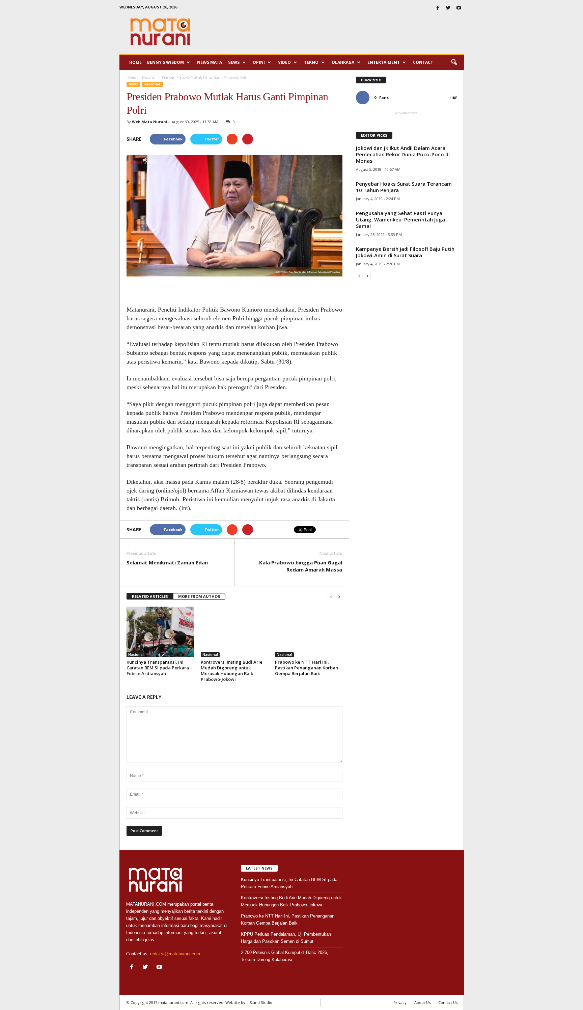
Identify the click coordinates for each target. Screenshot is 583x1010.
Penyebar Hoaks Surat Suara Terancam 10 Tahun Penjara (404, 186)
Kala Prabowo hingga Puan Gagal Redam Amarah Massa (300, 566)
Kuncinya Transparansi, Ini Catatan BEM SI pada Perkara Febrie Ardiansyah (158, 667)
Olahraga (343, 62)
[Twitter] (448, 8)
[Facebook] (438, 8)
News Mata (209, 62)
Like (453, 97)
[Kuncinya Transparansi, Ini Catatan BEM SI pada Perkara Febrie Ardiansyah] (160, 632)
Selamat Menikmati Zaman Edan (167, 562)
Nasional (152, 84)
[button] (453, 62)
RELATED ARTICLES (150, 596)
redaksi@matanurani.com (175, 953)
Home (135, 62)
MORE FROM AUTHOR (199, 596)
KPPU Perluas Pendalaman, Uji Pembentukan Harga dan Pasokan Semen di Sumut (286, 938)
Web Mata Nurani (149, 121)
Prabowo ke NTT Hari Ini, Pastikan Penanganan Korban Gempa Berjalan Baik (306, 667)
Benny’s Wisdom (165, 62)
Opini (259, 62)
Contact (423, 62)
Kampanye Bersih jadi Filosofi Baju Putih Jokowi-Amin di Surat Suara (405, 252)
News (233, 62)
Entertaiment (383, 62)
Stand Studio (261, 1002)
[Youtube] (459, 8)
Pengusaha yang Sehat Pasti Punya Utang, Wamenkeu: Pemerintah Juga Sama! (400, 219)
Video (284, 62)
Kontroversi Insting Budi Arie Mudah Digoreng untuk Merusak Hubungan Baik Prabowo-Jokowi (231, 670)
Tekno (311, 62)
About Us (422, 1002)
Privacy (400, 1002)
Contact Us (447, 1002)
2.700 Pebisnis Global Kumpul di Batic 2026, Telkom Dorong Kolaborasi (284, 956)
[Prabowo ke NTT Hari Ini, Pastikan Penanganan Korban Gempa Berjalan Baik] (308, 632)
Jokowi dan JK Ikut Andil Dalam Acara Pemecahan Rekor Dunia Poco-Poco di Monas (403, 154)
